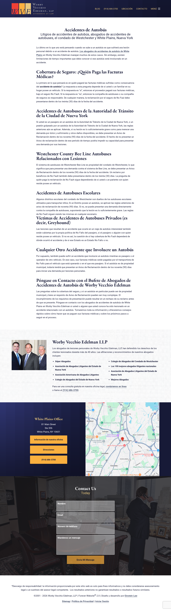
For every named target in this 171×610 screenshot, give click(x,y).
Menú (154, 8)
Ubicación (127, 9)
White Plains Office (49, 419)
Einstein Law (131, 595)
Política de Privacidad (83, 601)
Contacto (141, 9)
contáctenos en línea (116, 386)
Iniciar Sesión (102, 601)
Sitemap (66, 601)
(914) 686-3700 (70, 390)
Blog (97, 9)
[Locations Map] (122, 439)
